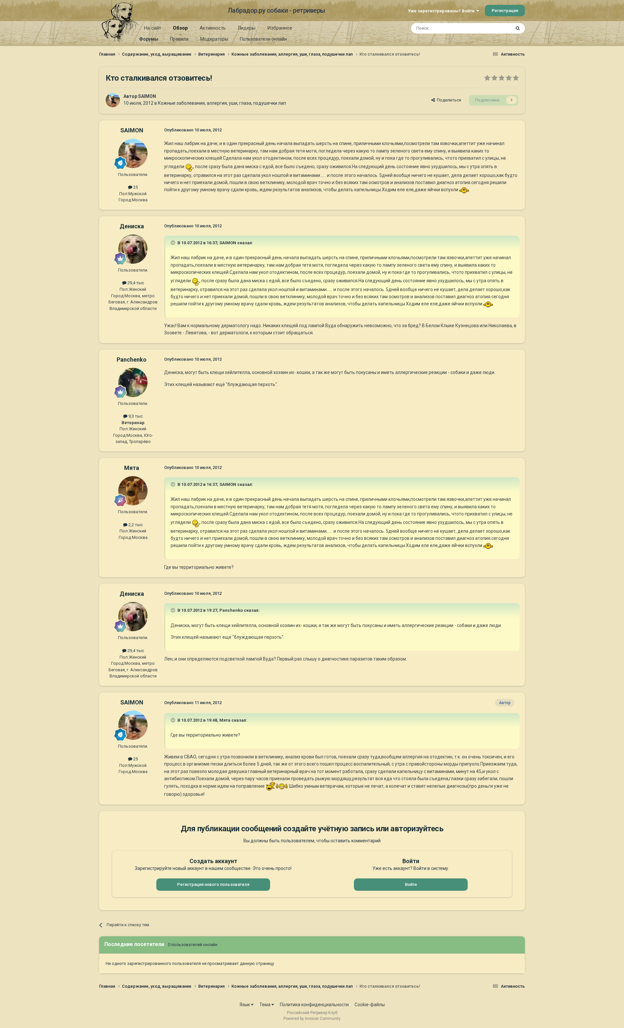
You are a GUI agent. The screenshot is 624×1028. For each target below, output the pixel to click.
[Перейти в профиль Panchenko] (133, 382)
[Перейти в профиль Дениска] (133, 249)
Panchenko (132, 359)
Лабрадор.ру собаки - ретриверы (276, 10)
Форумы (148, 39)
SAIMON (147, 96)
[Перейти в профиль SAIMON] (113, 100)
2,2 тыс (135, 524)
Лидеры (246, 28)
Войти (411, 884)
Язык (245, 1004)
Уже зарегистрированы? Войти (442, 10)
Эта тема (493, 28)
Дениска (132, 226)
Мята (131, 467)
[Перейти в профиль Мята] (133, 490)
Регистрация (505, 10)
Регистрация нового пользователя (213, 884)
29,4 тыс (135, 282)
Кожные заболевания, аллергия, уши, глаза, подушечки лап (222, 103)
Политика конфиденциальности (314, 1004)
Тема (265, 1004)
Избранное (279, 28)
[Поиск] (518, 28)
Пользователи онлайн (263, 39)
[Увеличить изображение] (189, 166)
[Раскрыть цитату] (173, 242)
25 (135, 187)
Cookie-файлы (370, 1004)
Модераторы (214, 39)
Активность (213, 28)
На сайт (152, 28)
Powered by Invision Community (312, 1018)
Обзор (180, 28)
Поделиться (448, 100)
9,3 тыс (135, 416)
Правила (179, 39)
